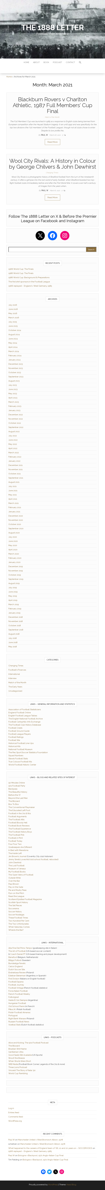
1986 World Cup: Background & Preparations (28, 277)
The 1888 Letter (52, 27)
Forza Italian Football (18, 991)
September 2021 (15, 478)
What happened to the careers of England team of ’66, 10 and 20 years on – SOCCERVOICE (50, 1148)
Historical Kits (14, 746)
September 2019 (15, 579)
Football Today (15, 841)
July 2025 (12, 322)
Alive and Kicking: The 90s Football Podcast (28, 1043)
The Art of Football (17, 951)
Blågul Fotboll (14, 960)
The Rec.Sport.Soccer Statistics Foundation (28, 752)
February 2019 (14, 609)
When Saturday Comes (19, 927)
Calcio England (15, 966)
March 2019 (13, 604)
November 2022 (15, 419)
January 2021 (14, 512)
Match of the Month (52, 117)
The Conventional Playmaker (21, 807)
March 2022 (13, 452)
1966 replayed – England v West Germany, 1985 (30, 286)
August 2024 (14, 334)
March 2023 (13, 402)
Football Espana (15, 982)
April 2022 (12, 448)
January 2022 (14, 461)
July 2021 (12, 486)
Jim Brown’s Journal (17, 856)
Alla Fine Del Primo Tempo (20, 948)
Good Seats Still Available (20, 1055)
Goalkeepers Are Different (20, 847)
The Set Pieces (15, 905)
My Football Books (16, 872)
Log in (11, 1108)
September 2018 (15, 630)
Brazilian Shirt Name (17, 1049)
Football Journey (16, 985)
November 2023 (15, 368)
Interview (12, 678)
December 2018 (15, 617)
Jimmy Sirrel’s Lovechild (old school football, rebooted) (33, 859)
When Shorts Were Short (19, 1061)
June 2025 (13, 326)
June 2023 (13, 389)
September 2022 (15, 427)
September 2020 (15, 528)
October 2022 (14, 423)
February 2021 (14, 507)
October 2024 (14, 330)
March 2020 (13, 554)
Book (46, 62)
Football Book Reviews (18, 826)
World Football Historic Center (22, 765)
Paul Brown (13, 884)
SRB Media (13, 1064)
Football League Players (19, 734)
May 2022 (12, 444)
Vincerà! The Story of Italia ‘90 (21, 1070)
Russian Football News (18, 1022)
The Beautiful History (17, 792)
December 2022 (15, 414)
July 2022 (12, 436)
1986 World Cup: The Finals (20, 273)
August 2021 (13, 482)
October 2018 (14, 625)
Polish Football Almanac (19, 1012)
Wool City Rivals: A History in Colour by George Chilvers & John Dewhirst (52, 164)
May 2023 (12, 393)
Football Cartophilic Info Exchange (24, 722)
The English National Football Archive (25, 719)
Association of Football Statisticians (24, 709)
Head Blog (71, 1184)
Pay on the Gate (15, 887)
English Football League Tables (22, 716)
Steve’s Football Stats (18, 758)
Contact (70, 62)
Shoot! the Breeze (16, 1058)
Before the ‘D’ (14, 795)
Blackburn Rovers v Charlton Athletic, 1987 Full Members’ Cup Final (52, 105)
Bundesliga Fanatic (17, 963)
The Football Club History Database (24, 725)
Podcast (57, 62)
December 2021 (15, 465)
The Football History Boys (20, 832)
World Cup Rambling (18, 1073)
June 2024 (13, 339)
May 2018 (12, 646)
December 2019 (15, 566)
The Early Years (15, 687)
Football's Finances (17, 670)
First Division (13, 979)
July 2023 (12, 385)
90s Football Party (16, 786)
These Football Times (18, 918)
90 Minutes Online (16, 783)
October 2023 (14, 372)
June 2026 (13, 309)
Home (26, 62)
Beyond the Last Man (18, 798)
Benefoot (12, 957)
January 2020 (14, 562)
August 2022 (14, 431)
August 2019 (14, 583)
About (36, 62)
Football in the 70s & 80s (19, 813)
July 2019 (12, 587)
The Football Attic (16, 819)
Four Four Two (15, 844)
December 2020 (15, 516)
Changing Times (52, 173)
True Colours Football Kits (20, 762)
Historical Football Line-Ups (21, 743)
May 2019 (12, 596)
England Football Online (19, 712)
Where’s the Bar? (16, 930)
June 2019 (13, 592)
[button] (80, 63)
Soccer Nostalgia (16, 915)
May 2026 (12, 313)
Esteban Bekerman (17, 975)
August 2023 (14, 381)
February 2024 (14, 355)
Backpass (12, 789)
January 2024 (14, 360)
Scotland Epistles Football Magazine (25, 899)
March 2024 (13, 351)
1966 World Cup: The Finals (20, 269)
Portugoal (13, 1015)
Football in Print (15, 838)
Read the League (16, 896)
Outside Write (14, 878)
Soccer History (15, 911)
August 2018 (13, 634)
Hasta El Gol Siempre (17, 1000)
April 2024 (12, 347)
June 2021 (12, 490)
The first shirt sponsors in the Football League (29, 282)
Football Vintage (16, 988)
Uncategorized (15, 691)
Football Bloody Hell (17, 822)
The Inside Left (15, 853)
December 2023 (15, 364)
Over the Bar (14, 881)
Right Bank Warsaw (17, 1018)
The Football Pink (16, 835)
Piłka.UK (12, 1009)
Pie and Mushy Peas (17, 890)
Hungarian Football (17, 1003)
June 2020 (13, 541)
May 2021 (12, 495)
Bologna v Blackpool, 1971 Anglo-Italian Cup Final (41, 1155)
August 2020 (14, 533)
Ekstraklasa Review (17, 972)
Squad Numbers (15, 755)
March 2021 (13, 503)
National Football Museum (20, 749)
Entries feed (13, 1112)
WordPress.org (15, 1121)
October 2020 (14, 524)
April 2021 (12, 499)
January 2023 (14, 410)
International (14, 674)
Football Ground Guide (18, 731)
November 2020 (15, 520)
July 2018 (12, 638)
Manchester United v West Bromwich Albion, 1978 (40, 1140)
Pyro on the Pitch (16, 893)
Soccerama (13, 908)
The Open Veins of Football (20, 875)
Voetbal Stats (14, 1025)
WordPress (53, 1184)
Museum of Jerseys (17, 869)
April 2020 (12, 549)
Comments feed (15, 1117)
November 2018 (15, 621)
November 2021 (15, 469)
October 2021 (14, 474)
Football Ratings (15, 737)
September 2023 (15, 377)
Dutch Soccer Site (16, 969)
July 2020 (12, 537)
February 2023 (14, 406)
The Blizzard (14, 801)
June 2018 (12, 642)
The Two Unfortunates (18, 924)
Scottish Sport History (18, 902)
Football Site (14, 740)
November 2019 (15, 571)
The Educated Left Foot (19, 810)
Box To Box (13, 804)
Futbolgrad (13, 997)
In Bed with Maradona (18, 850)
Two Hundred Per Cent (18, 921)
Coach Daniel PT (17, 954)
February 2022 (14, 457)
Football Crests (15, 728)
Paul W (44, 135)
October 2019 (14, 575)
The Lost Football (16, 865)
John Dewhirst (14, 862)
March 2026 (13, 317)
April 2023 (12, 398)
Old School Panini (16, 1006)
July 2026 (12, 305)
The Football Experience (19, 829)
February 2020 (14, 558)
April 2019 (12, 600)
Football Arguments (17, 816)
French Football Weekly (19, 994)
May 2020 (12, 545)
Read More (52, 142)
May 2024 (12, 343)
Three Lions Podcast (17, 1067)
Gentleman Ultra (15, 1052)
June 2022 (13, 440)
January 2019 (14, 613)
